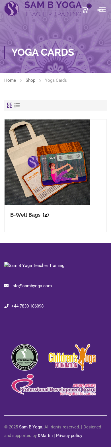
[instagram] (11, 326)
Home (10, 80)
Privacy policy (69, 435)
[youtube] (15, 326)
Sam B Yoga (30, 427)
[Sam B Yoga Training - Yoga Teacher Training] (43, 9)
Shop (30, 80)
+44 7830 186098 (27, 306)
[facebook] (6, 326)
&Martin (45, 435)
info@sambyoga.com (31, 285)
